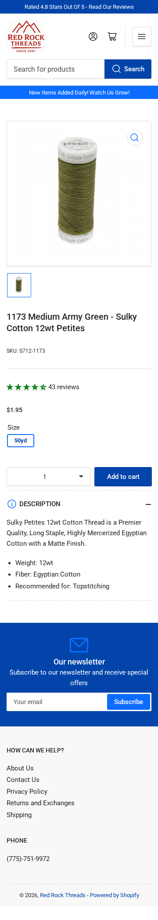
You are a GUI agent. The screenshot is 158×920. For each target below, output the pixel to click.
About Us (20, 768)
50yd (20, 440)
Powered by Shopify (114, 895)
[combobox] (79, 69)
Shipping (19, 815)
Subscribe (128, 702)
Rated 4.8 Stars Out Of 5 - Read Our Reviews (79, 7)
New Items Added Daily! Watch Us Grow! (79, 92)
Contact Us (23, 780)
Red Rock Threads (63, 895)
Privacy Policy (27, 792)
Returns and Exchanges (41, 803)
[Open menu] (141, 36)
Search (134, 69)
